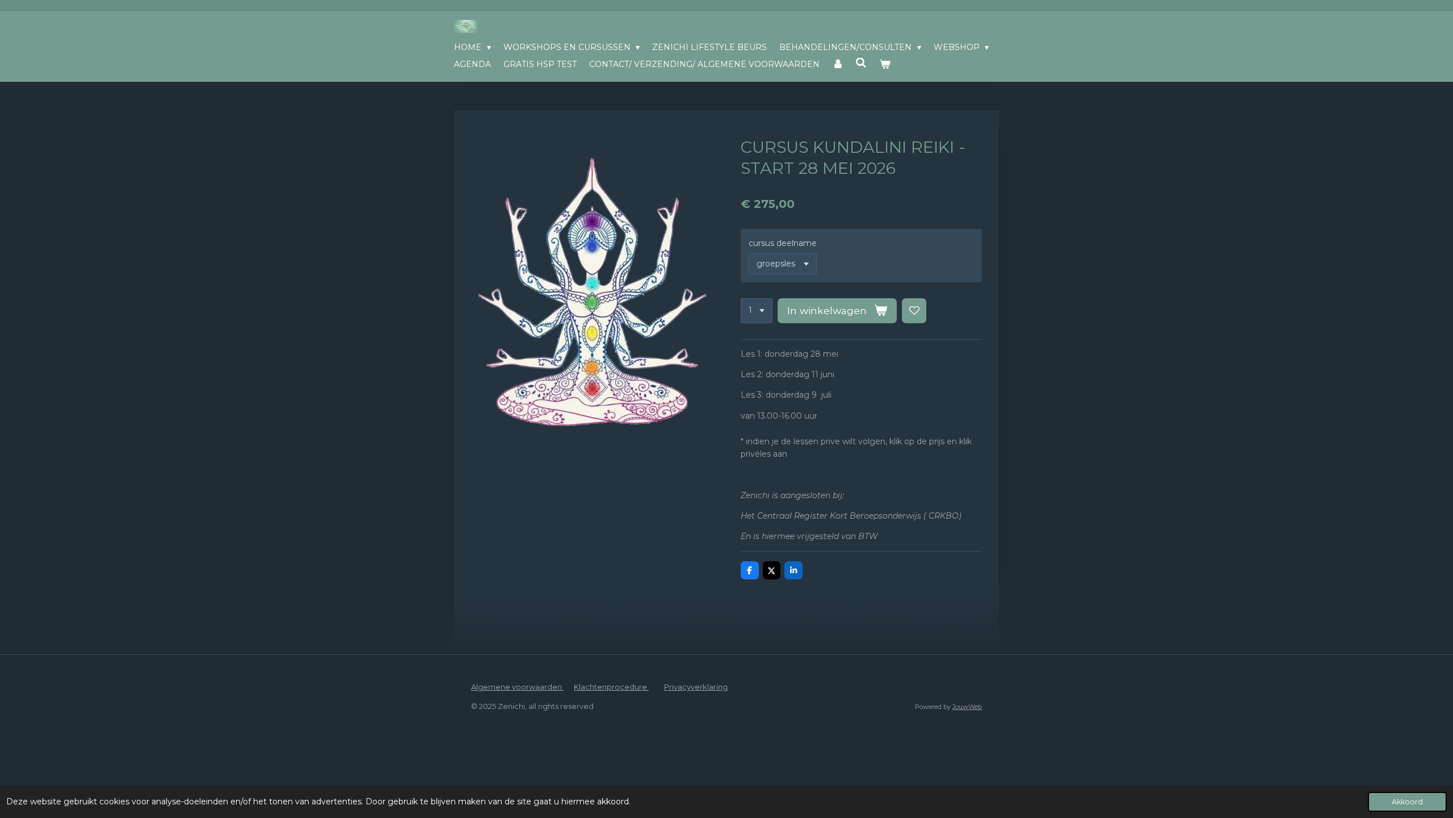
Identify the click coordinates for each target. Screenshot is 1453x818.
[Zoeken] (862, 63)
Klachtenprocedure (611, 686)
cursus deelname (783, 243)
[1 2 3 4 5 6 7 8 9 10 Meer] (756, 310)
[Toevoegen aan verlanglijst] (914, 310)
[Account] (838, 64)
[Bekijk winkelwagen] (885, 64)
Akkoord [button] (1407, 802)
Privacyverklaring (696, 686)
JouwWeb (967, 707)
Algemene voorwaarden (517, 686)
